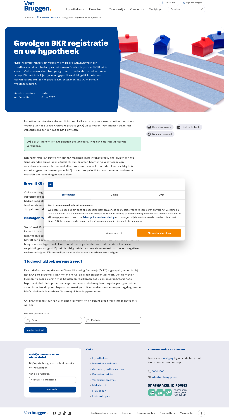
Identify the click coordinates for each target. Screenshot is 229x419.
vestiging (168, 358)
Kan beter (96, 320)
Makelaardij (116, 9)
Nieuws (54, 18)
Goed (35, 320)
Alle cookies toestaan (159, 233)
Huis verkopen (101, 396)
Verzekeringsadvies (104, 380)
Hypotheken (74, 9)
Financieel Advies (102, 374)
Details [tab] (114, 194)
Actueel (45, 18)
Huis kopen (99, 391)
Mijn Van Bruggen (194, 3)
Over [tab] (161, 194)
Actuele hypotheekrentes (108, 369)
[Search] (202, 9)
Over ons (136, 9)
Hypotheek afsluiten (104, 363)
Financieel (95, 9)
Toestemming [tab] (67, 194)
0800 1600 (171, 3)
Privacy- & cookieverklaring (99, 217)
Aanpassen (112, 233)
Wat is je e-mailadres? (39, 374)
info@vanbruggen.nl (164, 377)
